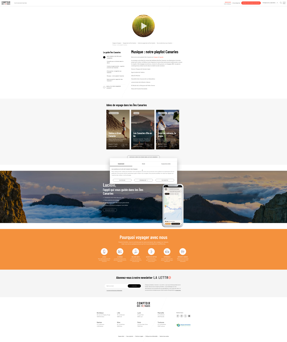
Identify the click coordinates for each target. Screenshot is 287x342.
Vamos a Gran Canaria (117, 136)
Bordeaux (100, 313)
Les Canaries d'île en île (142, 136)
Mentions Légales (139, 336)
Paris (139, 322)
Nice (118, 322)
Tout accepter (165, 180)
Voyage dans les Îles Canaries (129, 43)
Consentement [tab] (121, 163)
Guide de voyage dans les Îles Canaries (146, 43)
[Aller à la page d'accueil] (6, 3)
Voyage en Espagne (116, 43)
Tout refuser (122, 180)
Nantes (99, 322)
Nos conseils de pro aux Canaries (164, 43)
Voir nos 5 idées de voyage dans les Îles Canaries (143, 157)
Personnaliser (143, 180)
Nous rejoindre (129, 336)
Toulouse (161, 322)
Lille (118, 313)
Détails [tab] (143, 163)
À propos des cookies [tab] (165, 163)
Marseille (161, 313)
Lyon (139, 313)
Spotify (161, 57)
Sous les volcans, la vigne (167, 136)
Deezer (156, 57)
